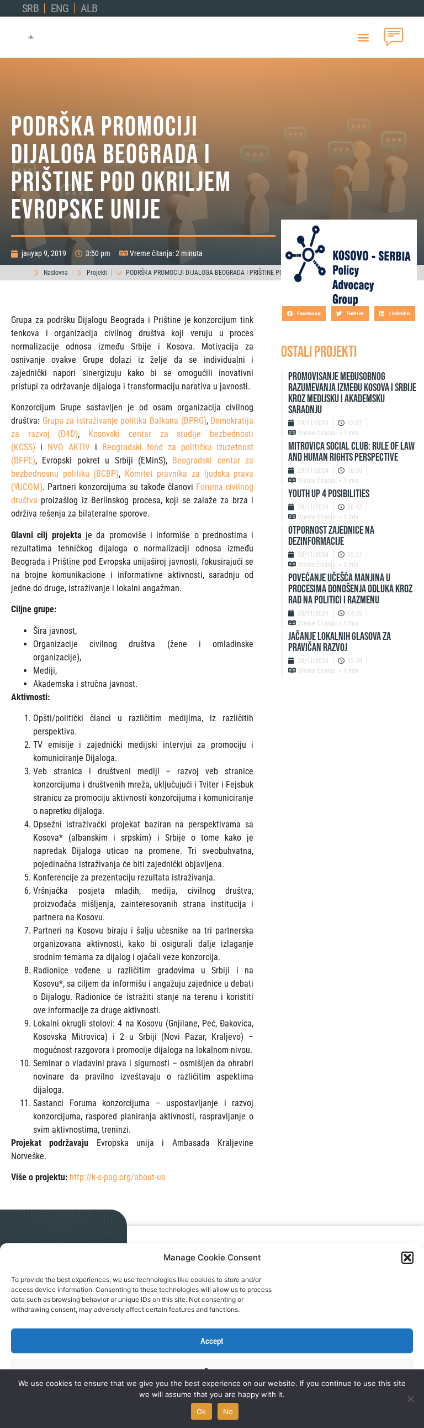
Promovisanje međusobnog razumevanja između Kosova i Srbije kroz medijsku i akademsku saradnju (352, 393)
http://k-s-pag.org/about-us (117, 1177)
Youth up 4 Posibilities (328, 494)
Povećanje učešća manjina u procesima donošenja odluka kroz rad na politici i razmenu (350, 589)
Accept (212, 1341)
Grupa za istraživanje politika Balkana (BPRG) (124, 420)
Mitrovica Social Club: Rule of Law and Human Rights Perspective (351, 452)
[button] (407, 1257)
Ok (201, 1411)
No (228, 1411)
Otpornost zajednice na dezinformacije (331, 536)
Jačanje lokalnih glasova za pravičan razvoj (339, 642)
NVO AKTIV (68, 447)
